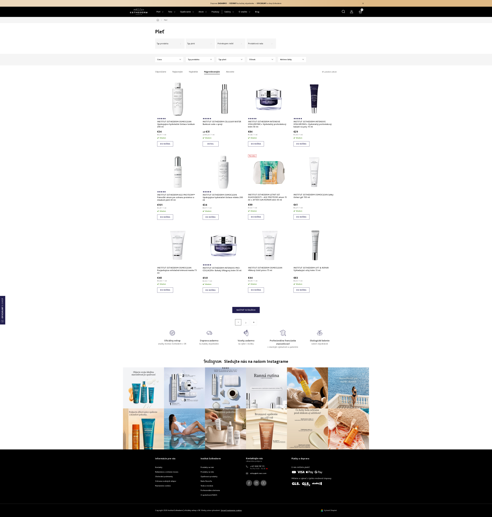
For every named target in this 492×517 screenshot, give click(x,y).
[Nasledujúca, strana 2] (246, 322)
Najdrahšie (193, 72)
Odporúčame (160, 72)
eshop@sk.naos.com (258, 473)
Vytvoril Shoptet (330, 510)
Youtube (263, 483)
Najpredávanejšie (212, 72)
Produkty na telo (207, 472)
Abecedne (230, 72)
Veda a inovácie (207, 486)
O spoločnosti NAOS (209, 495)
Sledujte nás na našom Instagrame (256, 361)
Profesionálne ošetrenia (210, 490)
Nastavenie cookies (163, 486)
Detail (210, 144)
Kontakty (158, 467)
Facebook (249, 483)
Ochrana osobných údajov (165, 481)
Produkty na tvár (207, 467)
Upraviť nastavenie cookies (231, 510)
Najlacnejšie (177, 72)
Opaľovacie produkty (209, 476)
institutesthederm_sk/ (256, 483)
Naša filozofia (206, 481)
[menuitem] (160, 12)
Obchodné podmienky (164, 476)
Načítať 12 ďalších (246, 310)
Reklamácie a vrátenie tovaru (166, 472)
